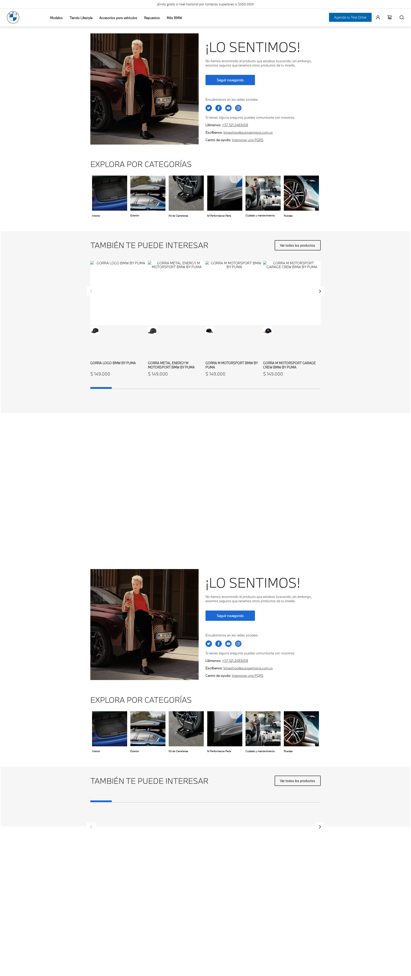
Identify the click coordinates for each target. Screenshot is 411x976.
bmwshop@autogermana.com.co (248, 132)
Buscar (400, 17)
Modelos (56, 18)
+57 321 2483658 (235, 125)
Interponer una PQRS (248, 140)
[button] (94, 331)
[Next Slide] (319, 291)
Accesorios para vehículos (118, 18)
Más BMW (174, 18)
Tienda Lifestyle (81, 18)
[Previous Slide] (91, 291)
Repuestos (152, 18)
